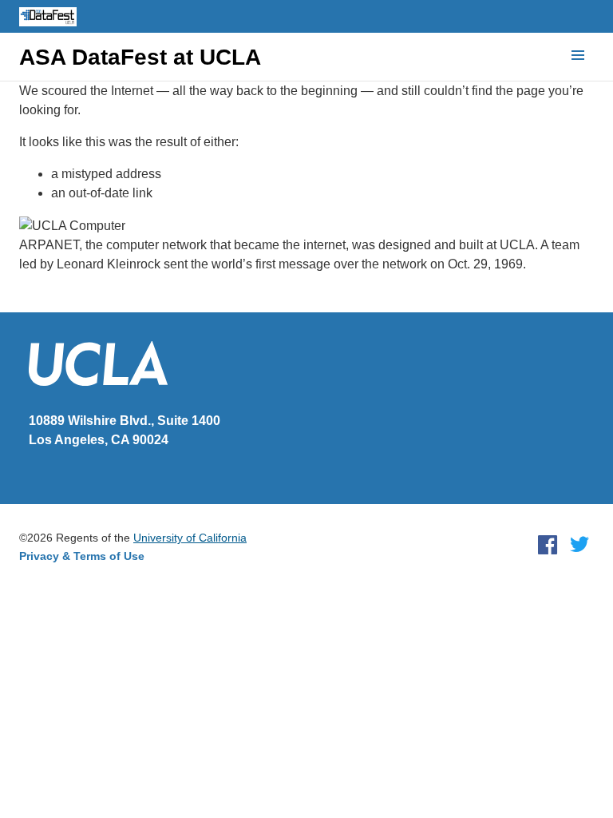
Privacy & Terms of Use (81, 556)
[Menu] (578, 56)
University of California (190, 537)
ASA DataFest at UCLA (140, 57)
